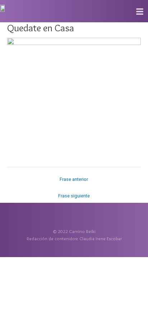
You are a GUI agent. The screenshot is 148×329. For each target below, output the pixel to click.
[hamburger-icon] (140, 12)
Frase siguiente (74, 195)
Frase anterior (74, 179)
